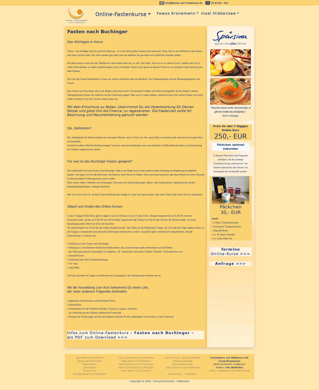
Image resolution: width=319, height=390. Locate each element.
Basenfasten (89, 364)
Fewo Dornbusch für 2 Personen (136, 364)
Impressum (191, 374)
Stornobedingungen (182, 364)
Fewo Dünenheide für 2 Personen (136, 367)
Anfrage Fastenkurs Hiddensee (89, 374)
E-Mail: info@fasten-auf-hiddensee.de (229, 370)
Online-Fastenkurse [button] (119, 14)
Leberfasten (89, 367)
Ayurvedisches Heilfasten (89, 357)
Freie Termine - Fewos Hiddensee (183, 357)
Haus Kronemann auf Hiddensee (136, 357)
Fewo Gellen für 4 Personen (136, 361)
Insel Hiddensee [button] (218, 13)
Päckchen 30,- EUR (231, 209)
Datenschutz (175, 374)
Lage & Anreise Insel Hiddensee (183, 367)
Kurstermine (89, 370)
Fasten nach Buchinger (89, 361)
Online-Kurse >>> (230, 251)
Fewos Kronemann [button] (175, 13)
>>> (230, 263)
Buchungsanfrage (182, 361)
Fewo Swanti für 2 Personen (136, 370)
